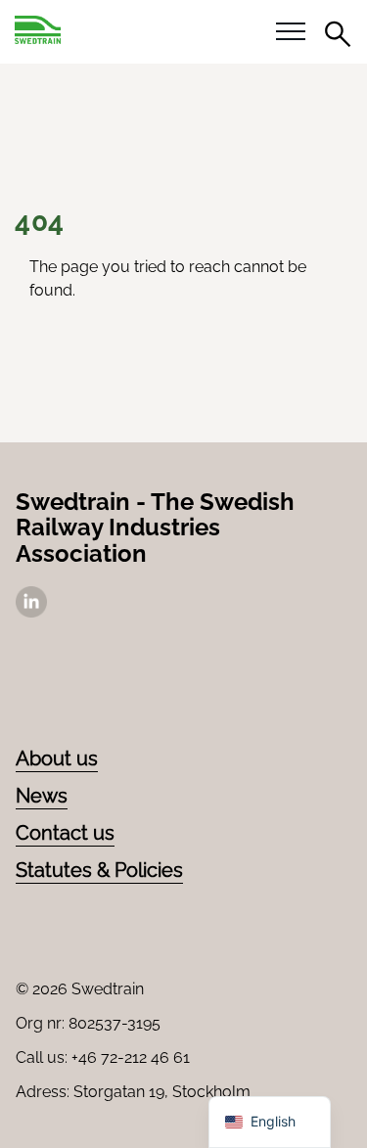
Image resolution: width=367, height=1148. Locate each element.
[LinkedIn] (31, 612)
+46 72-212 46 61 (130, 1057)
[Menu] (290, 32)
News (42, 795)
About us (57, 758)
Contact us (65, 833)
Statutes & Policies (99, 870)
